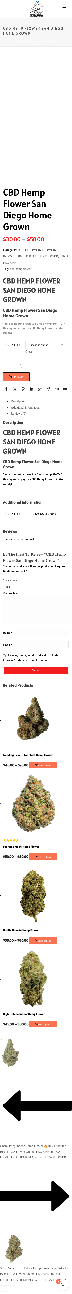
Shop (17, 41)
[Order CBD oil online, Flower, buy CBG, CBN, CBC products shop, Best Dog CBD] (36, 9)
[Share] (9, 1285)
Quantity (12, 344)
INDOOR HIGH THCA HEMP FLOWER (30, 256)
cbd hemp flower (20, 269)
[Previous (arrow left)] (1, 1291)
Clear (28, 351)
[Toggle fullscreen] (5, 1285)
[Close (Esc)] (13, 1285)
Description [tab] (18, 401)
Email (7, 645)
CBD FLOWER (29, 250)
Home (7, 41)
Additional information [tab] (25, 407)
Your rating (10, 580)
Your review (11, 593)
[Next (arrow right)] (5, 1291)
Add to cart (17, 377)
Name (8, 632)
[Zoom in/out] (1, 1285)
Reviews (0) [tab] (18, 413)
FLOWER (48, 250)
